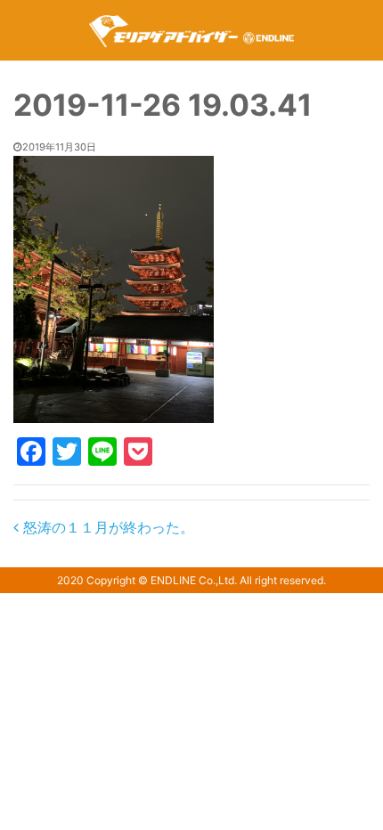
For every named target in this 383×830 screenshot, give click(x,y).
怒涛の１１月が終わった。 (106, 527)
